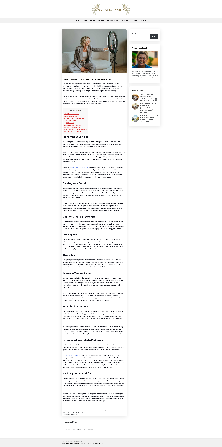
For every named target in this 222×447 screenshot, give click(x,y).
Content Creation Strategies (74, 118)
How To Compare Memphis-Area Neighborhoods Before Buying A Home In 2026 (148, 97)
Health (92, 20)
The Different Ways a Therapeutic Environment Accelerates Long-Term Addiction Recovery (148, 108)
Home (77, 20)
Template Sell (98, 444)
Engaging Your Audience (72, 125)
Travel (135, 20)
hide (79, 110)
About (85, 20)
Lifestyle (101, 20)
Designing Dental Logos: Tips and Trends (112, 410)
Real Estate (125, 20)
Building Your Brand (70, 116)
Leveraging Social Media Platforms (75, 129)
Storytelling (70, 123)
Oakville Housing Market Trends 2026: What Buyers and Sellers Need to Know (149, 118)
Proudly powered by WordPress (71, 444)
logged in (77, 429)
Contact (143, 20)
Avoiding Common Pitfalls (73, 132)
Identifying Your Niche (71, 114)
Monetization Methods (72, 127)
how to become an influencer (79, 168)
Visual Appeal (71, 121)
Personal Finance (113, 20)
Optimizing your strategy (71, 356)
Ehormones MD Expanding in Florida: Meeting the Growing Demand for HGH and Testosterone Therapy (77, 412)
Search (134, 33)
